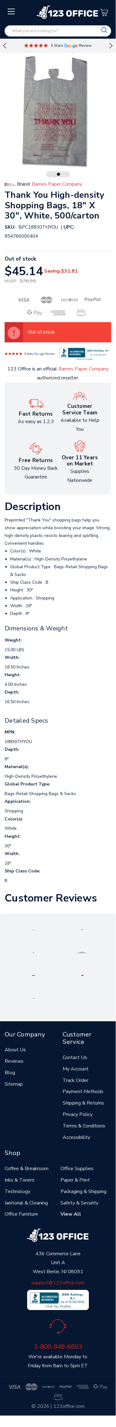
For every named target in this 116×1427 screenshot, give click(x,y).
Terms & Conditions (84, 1125)
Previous (5, 46)
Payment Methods (83, 1091)
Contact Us (75, 1057)
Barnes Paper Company (83, 368)
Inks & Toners (20, 1180)
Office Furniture (21, 1214)
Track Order (75, 1080)
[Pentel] (82, 929)
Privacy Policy (78, 1114)
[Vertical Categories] (12, 12)
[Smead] (33, 952)
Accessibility (76, 1137)
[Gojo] (33, 998)
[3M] (82, 975)
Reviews (14, 1061)
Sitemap (14, 1084)
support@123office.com (57, 1282)
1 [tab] (58, 174)
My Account (76, 1069)
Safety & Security (79, 1203)
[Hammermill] (82, 952)
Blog (10, 1072)
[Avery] (33, 929)
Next (111, 46)
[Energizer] (33, 975)
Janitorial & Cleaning (26, 1203)
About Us (15, 1049)
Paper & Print (75, 1180)
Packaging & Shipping (83, 1191)
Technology (17, 1191)
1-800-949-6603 (58, 1346)
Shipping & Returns (83, 1103)
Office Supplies (76, 1168)
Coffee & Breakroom (26, 1168)
